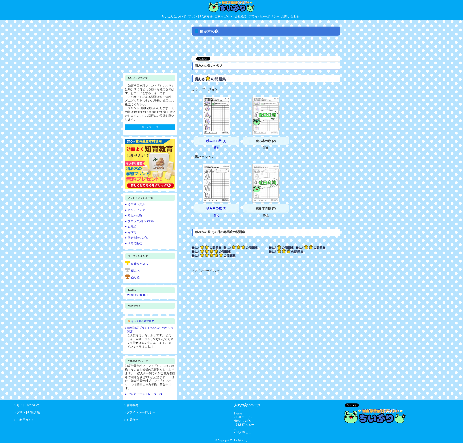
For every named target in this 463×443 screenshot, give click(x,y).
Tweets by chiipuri (136, 294)
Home (238, 413)
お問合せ (132, 419)
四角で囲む (135, 243)
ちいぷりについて (28, 405)
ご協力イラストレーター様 (145, 394)
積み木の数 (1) (216, 141)
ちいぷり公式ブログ (142, 321)
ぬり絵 (132, 226)
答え (216, 147)
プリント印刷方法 (28, 412)
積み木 (135, 270)
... (235, 428)
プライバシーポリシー (141, 412)
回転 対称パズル (138, 237)
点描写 (132, 232)
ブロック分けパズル (141, 221)
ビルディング (136, 209)
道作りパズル (136, 204)
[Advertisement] (266, 46)
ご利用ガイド (25, 419)
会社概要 (132, 405)
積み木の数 (135, 215)
